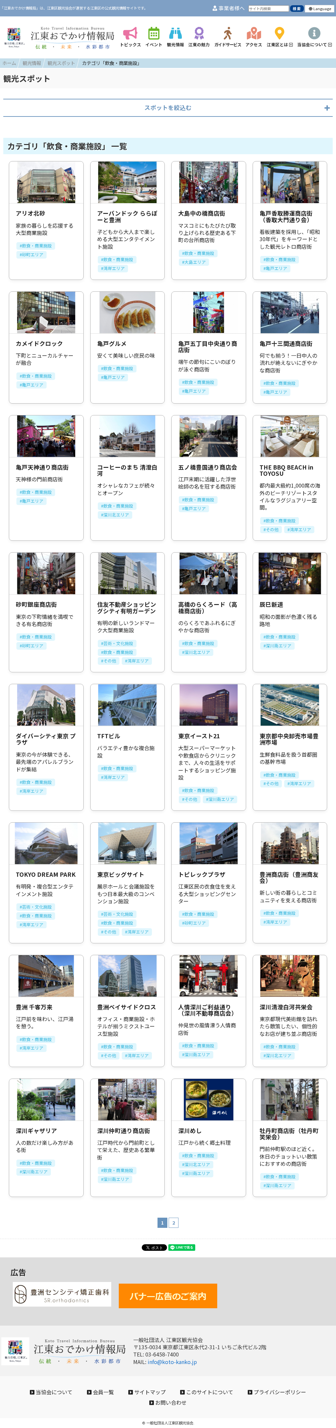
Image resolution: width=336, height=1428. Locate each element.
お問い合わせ (170, 1402)
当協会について (53, 1392)
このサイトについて (209, 1392)
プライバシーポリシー (279, 1392)
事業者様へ (231, 8)
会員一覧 (103, 1392)
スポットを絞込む (168, 107)
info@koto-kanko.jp (172, 1362)
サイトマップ (149, 1392)
